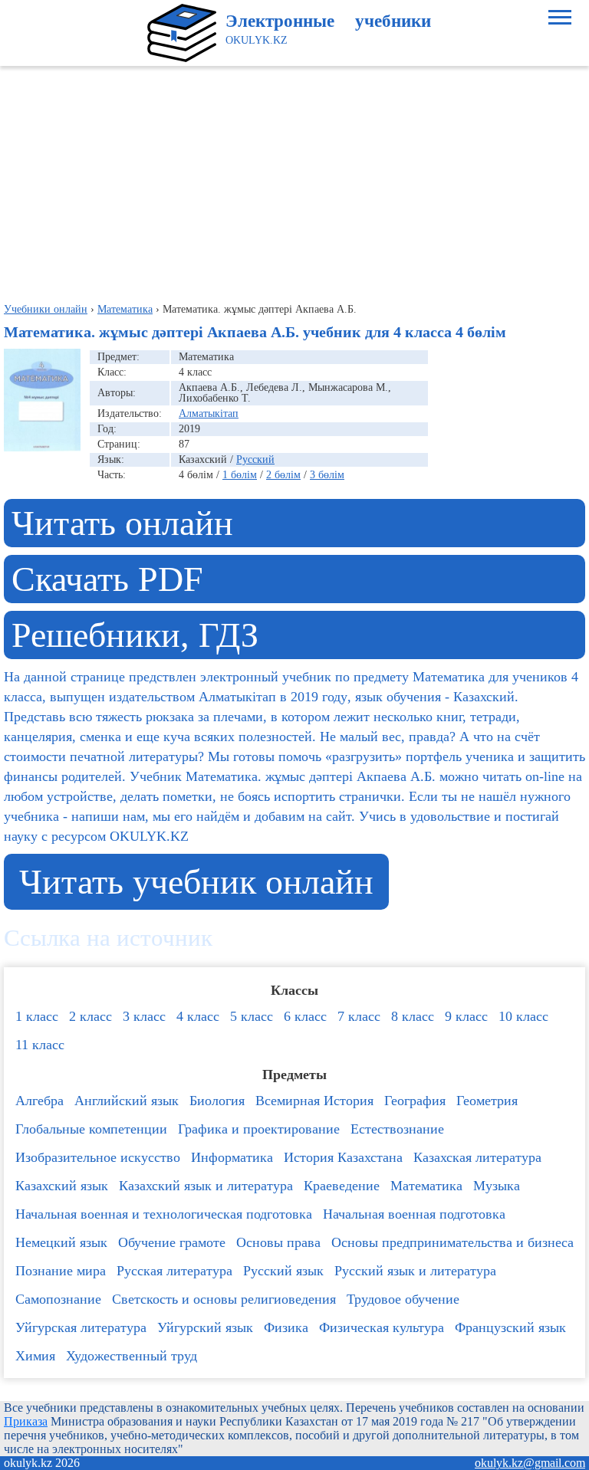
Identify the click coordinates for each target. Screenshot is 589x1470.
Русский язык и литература (415, 1270)
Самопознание (58, 1299)
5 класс (251, 1016)
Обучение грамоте (171, 1242)
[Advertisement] (294, 181)
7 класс (358, 1016)
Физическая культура (381, 1327)
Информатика (232, 1157)
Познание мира (60, 1270)
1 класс (36, 1016)
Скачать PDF (107, 579)
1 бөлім (239, 475)
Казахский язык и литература (206, 1185)
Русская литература (174, 1270)
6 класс (305, 1016)
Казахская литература (477, 1157)
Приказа (26, 1421)
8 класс (412, 1016)
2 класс (90, 1016)
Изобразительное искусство (97, 1157)
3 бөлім (327, 475)
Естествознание (397, 1129)
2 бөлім (283, 475)
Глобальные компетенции (91, 1129)
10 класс (523, 1016)
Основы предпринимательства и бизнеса (452, 1242)
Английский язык (126, 1100)
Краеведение (342, 1185)
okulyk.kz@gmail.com (530, 1462)
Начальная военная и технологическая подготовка (163, 1214)
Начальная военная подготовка (414, 1214)
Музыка (496, 1185)
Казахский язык (61, 1185)
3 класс (144, 1016)
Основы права (278, 1242)
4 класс (197, 1016)
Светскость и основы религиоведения (224, 1299)
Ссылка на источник (108, 938)
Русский (255, 459)
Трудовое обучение (403, 1299)
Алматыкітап (209, 413)
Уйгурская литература (80, 1327)
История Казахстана (343, 1157)
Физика (286, 1327)
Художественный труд (131, 1355)
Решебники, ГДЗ (135, 635)
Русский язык (283, 1270)
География (415, 1100)
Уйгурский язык (205, 1327)
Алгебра (39, 1100)
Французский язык (510, 1327)
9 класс (466, 1016)
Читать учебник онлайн (196, 881)
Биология (217, 1100)
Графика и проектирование (259, 1129)
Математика (426, 1185)
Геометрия (487, 1100)
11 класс (39, 1044)
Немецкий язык (61, 1242)
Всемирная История (314, 1100)
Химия (35, 1355)
